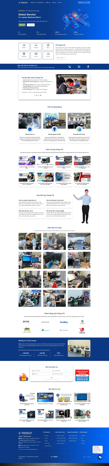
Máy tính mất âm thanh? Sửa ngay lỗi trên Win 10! (63, 421)
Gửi (51, 377)
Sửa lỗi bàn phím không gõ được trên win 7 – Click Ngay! (26, 421)
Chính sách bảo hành (61, 440)
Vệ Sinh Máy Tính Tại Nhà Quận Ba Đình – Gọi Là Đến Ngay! (82, 184)
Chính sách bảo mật (73, 435)
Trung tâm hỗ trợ (48, 445)
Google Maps (27, 447)
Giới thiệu (47, 435)
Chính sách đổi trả (60, 443)
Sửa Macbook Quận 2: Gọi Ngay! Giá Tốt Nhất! (64, 167)
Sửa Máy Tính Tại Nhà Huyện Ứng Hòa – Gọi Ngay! (45, 167)
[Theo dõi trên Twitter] (36, 95)
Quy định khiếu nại (72, 440)
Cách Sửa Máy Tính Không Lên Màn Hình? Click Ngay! (82, 421)
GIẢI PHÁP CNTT (40, 2)
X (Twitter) (83, 435)
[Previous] (57, 85)
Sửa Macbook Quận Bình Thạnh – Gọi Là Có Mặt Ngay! (82, 167)
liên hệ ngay (34, 67)
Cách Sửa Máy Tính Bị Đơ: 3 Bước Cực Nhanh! (45, 421)
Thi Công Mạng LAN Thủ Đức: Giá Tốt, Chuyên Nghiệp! (63, 184)
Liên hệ (46, 438)
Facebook (83, 440)
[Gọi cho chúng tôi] (38, 95)
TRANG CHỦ (33, 2)
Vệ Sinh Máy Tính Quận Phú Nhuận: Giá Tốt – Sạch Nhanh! (27, 184)
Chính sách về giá (60, 435)
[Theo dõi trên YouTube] (40, 95)
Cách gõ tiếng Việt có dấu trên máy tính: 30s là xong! (64, 404)
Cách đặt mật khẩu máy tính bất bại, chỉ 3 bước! (27, 404)
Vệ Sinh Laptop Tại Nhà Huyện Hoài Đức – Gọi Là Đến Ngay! (45, 184)
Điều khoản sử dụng (73, 438)
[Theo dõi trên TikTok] (52, 456)
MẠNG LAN (48, 2)
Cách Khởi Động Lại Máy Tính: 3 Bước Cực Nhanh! (82, 404)
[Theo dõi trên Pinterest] (54, 456)
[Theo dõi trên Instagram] (51, 456)
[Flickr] (57, 456)
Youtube (82, 443)
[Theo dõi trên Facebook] (34, 95)
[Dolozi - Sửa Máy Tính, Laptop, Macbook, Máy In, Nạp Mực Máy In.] (23, 2)
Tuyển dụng (47, 443)
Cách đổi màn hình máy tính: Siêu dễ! (45, 403)
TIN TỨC (59, 2)
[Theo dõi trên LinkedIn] (56, 456)
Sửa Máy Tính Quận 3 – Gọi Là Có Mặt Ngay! (26, 167)
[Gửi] (89, 2)
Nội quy (46, 440)
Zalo (82, 438)
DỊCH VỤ (54, 2)
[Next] (85, 85)
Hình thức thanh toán (61, 438)
